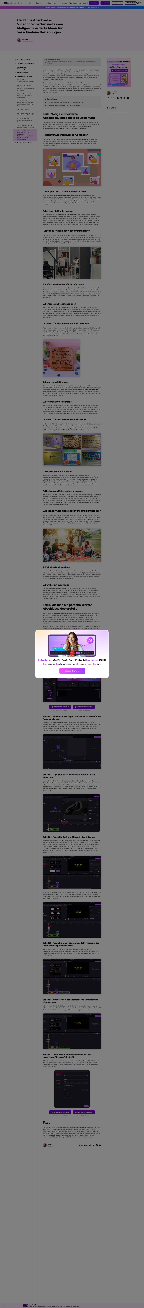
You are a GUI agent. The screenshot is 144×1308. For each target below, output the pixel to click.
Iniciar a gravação (72, 671)
